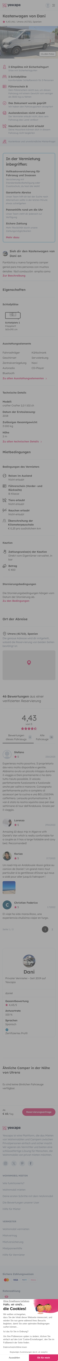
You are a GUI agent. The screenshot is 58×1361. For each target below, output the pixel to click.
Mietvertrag (10, 1235)
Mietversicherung (13, 1241)
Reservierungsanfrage (38, 1112)
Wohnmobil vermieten (16, 1229)
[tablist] (29, 738)
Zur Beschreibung (14, 275)
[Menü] (50, 5)
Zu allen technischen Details (21, 441)
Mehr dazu (12, 237)
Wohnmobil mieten (14, 1189)
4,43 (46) (10, 21)
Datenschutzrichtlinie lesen (15, 1347)
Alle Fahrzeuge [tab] (44, 737)
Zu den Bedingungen (16, 600)
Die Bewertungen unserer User (21, 1202)
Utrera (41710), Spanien (29, 21)
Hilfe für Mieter (12, 1209)
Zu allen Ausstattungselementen (24, 378)
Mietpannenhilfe (12, 1248)
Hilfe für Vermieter (14, 1254)
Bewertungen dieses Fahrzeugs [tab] (18, 737)
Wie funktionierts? (13, 1183)
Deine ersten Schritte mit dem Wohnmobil (28, 1196)
